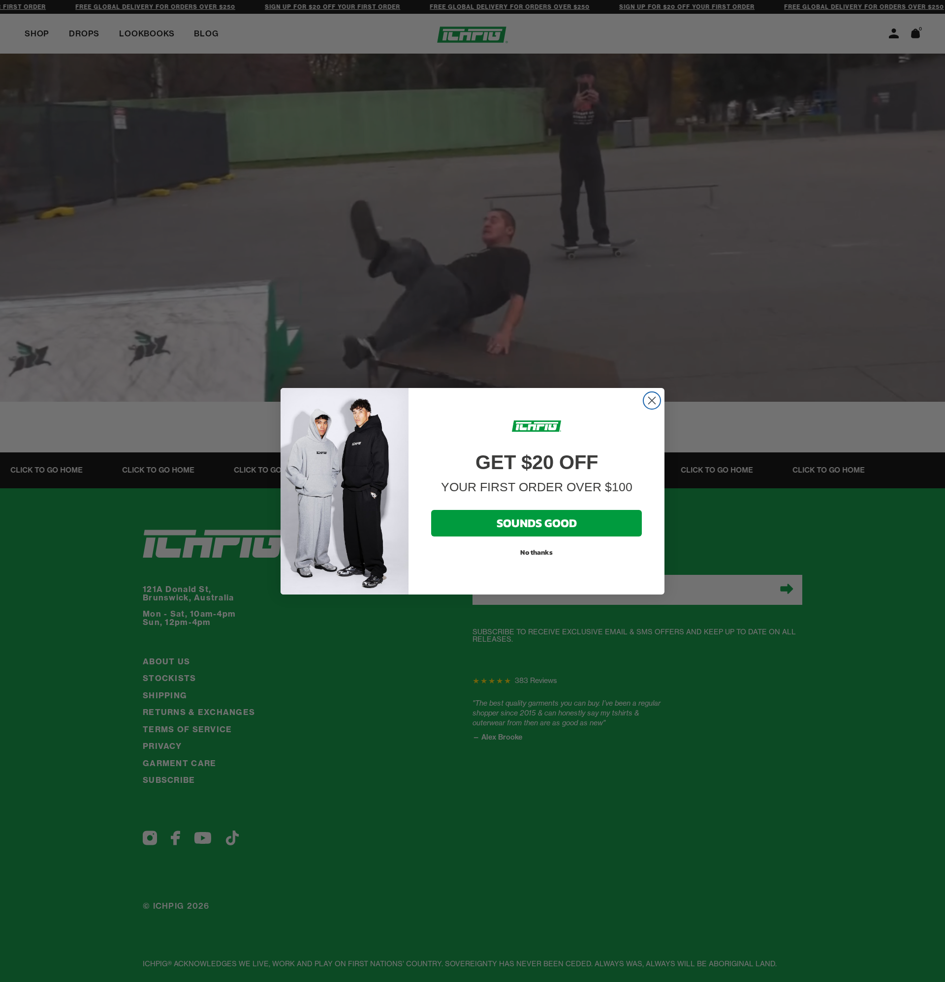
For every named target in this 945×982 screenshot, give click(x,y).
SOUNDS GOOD (537, 523)
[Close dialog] (652, 400)
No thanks (536, 552)
